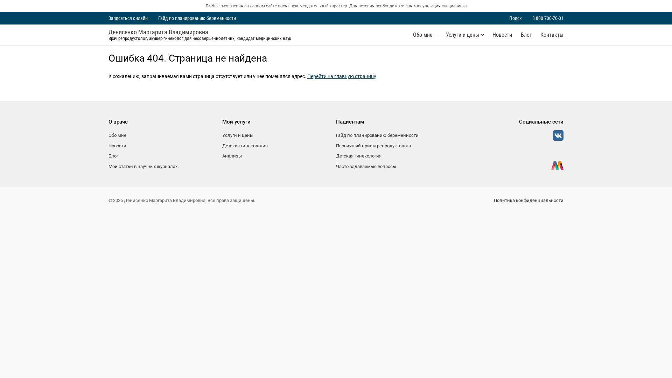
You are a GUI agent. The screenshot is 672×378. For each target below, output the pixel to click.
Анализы (232, 156)
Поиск (515, 18)
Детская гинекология (245, 145)
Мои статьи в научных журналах (142, 166)
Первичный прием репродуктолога (373, 145)
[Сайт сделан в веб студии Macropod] (557, 165)
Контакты (552, 34)
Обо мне (423, 34)
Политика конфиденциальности (529, 200)
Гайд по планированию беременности (197, 18)
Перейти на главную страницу (341, 76)
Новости (502, 34)
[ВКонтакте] (558, 135)
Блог (526, 34)
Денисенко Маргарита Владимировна (158, 32)
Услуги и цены (462, 34)
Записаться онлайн (128, 18)
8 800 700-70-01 (548, 18)
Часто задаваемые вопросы (366, 166)
